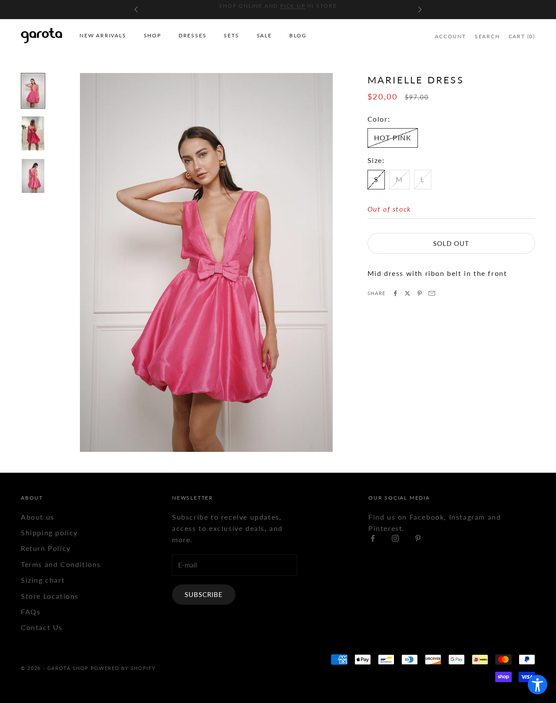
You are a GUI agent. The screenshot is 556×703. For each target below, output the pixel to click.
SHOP (152, 35)
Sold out (451, 243)
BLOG (298, 35)
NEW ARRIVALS (102, 35)
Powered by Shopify (123, 668)
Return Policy (46, 548)
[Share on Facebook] (395, 293)
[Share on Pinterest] (419, 293)
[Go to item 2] (33, 133)
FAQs (30, 611)
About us (37, 517)
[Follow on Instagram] (395, 538)
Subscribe (204, 594)
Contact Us (42, 627)
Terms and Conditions (61, 564)
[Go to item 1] (33, 91)
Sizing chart (43, 580)
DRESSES (193, 35)
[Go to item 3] (33, 176)
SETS (231, 35)
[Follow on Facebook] (372, 538)
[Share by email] (431, 293)
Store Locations (50, 596)
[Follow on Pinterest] (418, 538)
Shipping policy (49, 532)
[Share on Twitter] (407, 293)
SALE (264, 35)
